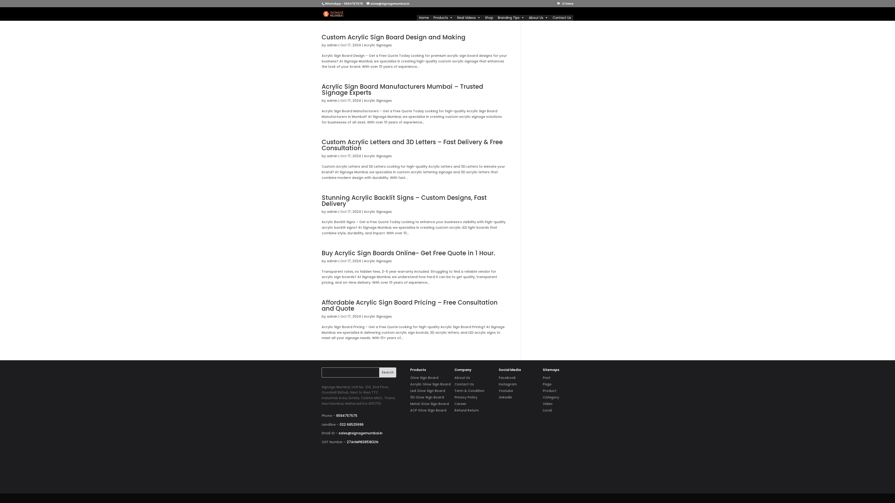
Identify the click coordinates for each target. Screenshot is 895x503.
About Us (536, 17)
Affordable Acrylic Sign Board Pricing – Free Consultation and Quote (410, 305)
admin (332, 45)
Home (424, 17)
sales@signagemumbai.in (360, 433)
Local (547, 410)
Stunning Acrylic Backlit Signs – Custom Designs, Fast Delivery (404, 201)
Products (441, 17)
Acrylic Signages (378, 45)
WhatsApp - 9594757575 (344, 4)
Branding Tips (509, 17)
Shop (489, 17)
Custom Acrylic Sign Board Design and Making (393, 37)
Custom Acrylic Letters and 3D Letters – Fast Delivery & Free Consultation (412, 145)
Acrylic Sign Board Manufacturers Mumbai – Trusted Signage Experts (402, 89)
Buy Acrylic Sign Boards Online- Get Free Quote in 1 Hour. (408, 253)
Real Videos (466, 17)
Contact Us (562, 17)
